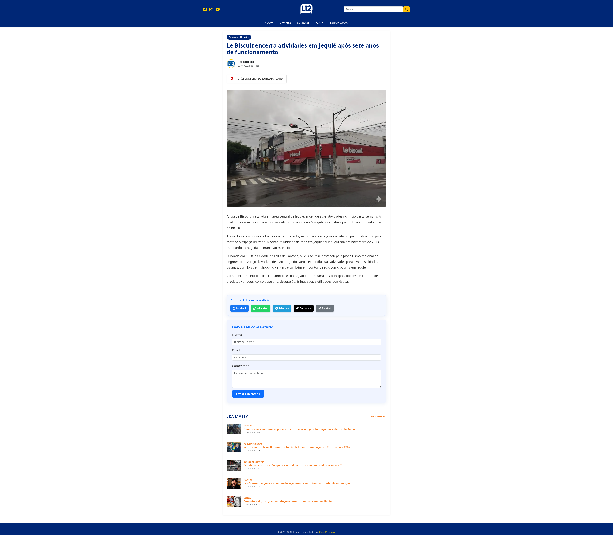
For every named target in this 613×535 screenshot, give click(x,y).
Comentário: (241, 366)
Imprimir (327, 308)
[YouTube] (218, 9)
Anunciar (303, 23)
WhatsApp (262, 308)
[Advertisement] (88, 79)
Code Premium (327, 532)
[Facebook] (205, 9)
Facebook (241, 308)
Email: (236, 350)
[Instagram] (211, 9)
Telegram (284, 308)
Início (269, 23)
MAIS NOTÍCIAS (378, 416)
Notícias (285, 23)
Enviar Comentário (248, 394)
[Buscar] (406, 9)
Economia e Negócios (239, 37)
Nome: (237, 334)
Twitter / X (305, 308)
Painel (320, 23)
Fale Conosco (339, 23)
